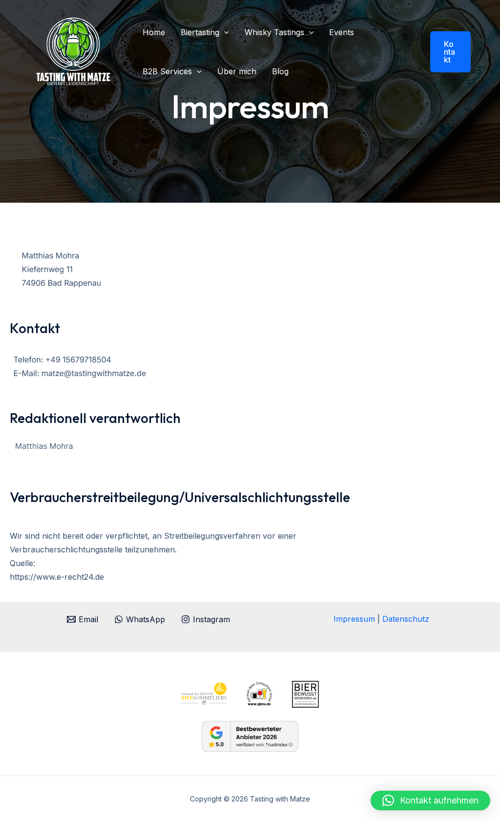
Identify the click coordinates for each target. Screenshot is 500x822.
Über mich (236, 71)
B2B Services (167, 71)
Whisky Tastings (274, 32)
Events (341, 32)
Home (154, 32)
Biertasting (200, 32)
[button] (224, 32)
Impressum (355, 619)
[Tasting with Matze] (73, 51)
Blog (280, 71)
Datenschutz (405, 619)
